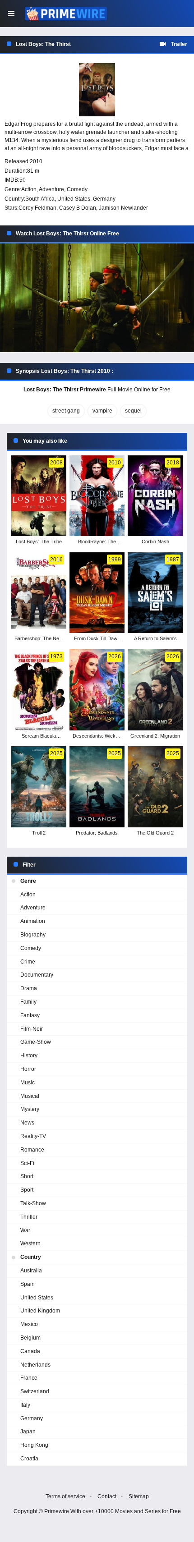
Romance (32, 1150)
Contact (106, 1496)
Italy (25, 1405)
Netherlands (35, 1365)
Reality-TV (33, 1136)
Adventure (51, 189)
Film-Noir (31, 1029)
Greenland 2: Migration (155, 736)
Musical (29, 1096)
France (28, 1378)
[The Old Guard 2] (155, 786)
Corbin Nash (155, 541)
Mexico (29, 1324)
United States (73, 199)
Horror (28, 1069)
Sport (26, 1190)
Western (30, 1243)
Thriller (28, 1217)
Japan (28, 1431)
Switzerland (34, 1391)
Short (26, 1176)
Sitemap (139, 1496)
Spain (27, 1284)
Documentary (36, 975)
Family (28, 1002)
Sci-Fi (27, 1163)
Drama (28, 988)
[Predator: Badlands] (96, 786)
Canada (30, 1351)
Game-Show (35, 1042)
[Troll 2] (38, 786)
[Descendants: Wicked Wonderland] (96, 689)
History (28, 1055)
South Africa (40, 199)
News (27, 1123)
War (25, 1230)
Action (29, 189)
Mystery (29, 1109)
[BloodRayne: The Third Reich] (96, 496)
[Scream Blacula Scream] (38, 689)
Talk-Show (33, 1203)
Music (27, 1082)
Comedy (77, 189)
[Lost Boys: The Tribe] (38, 496)
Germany (104, 199)
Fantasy (30, 1015)
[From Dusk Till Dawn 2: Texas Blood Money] (96, 592)
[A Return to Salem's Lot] (155, 592)
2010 (36, 161)
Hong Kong (34, 1445)
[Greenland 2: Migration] (155, 689)
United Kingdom (40, 1311)
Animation (32, 921)
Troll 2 (39, 832)
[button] (97, 298)
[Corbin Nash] (155, 496)
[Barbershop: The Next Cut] (38, 592)
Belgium (30, 1338)
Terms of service (65, 1496)
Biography (33, 935)
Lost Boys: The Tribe (39, 541)
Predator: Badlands (97, 832)
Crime (27, 962)
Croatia (29, 1458)
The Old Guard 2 (155, 832)
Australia (31, 1270)
